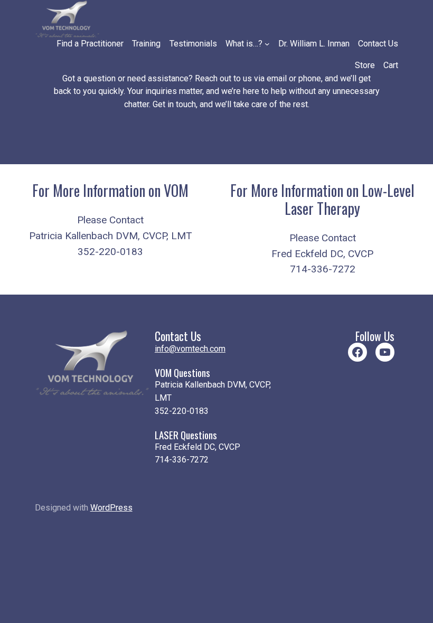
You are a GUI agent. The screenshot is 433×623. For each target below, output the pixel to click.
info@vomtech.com (190, 349)
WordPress (111, 508)
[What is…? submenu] (267, 43)
